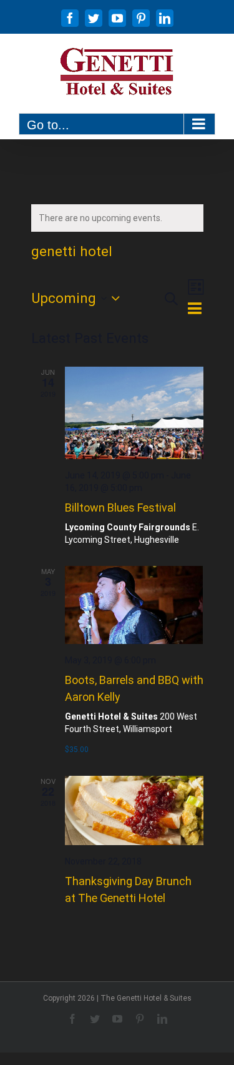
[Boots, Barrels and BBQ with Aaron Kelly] (134, 605)
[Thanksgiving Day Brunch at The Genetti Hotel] (134, 810)
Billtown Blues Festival (120, 507)
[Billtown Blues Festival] (134, 413)
